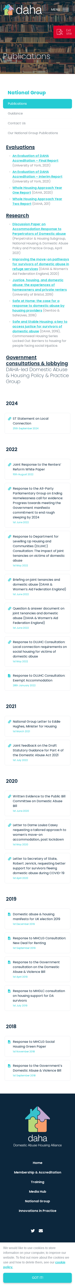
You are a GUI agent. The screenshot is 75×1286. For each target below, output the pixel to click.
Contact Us (17, 123)
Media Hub (37, 1191)
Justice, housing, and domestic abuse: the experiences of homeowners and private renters (39, 285)
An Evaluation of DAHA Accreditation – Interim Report (37, 174)
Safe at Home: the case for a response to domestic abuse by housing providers (38, 306)
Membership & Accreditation (37, 1172)
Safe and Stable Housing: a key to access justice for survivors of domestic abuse (39, 326)
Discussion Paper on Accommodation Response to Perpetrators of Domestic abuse (39, 229)
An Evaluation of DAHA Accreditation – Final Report (35, 158)
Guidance (15, 113)
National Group (27, 92)
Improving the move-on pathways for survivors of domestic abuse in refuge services (40, 264)
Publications (17, 103)
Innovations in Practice (37, 1210)
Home (37, 1162)
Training (37, 1182)
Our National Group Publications (33, 133)
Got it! (37, 1277)
